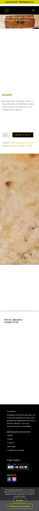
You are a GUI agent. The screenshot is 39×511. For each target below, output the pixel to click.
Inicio (7, 17)
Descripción (10, 164)
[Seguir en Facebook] (9, 479)
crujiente (21, 146)
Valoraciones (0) (12, 171)
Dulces (13, 143)
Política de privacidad (19, 506)
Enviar (31, 253)
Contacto (10, 443)
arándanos (13, 146)
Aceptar (19, 500)
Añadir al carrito (23, 135)
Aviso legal (11, 446)
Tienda (10, 435)
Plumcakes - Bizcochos (23, 17)
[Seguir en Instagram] (14, 479)
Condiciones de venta (15, 450)
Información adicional (14, 168)
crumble (29, 146)
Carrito (10, 439)
